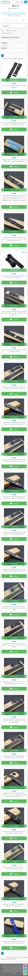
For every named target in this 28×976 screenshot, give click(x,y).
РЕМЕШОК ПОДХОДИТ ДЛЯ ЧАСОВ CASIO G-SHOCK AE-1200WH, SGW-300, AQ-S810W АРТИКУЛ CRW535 (14, 645)
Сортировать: (4, 42)
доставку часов (13, 971)
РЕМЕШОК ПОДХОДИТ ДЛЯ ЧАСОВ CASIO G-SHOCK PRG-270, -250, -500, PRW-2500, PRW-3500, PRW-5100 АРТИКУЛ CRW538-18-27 (14, 795)
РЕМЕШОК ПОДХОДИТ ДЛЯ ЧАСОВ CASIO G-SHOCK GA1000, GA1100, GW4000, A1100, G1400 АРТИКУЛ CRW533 (14, 720)
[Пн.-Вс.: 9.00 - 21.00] (5, 1)
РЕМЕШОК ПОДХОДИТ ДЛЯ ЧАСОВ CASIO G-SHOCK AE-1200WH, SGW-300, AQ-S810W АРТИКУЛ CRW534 (14, 608)
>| (9, 55)
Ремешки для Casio (6, 33)
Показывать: (4, 48)
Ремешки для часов (11, 30)
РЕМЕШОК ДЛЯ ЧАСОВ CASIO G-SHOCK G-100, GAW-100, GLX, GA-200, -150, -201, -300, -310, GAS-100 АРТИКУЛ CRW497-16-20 (14, 239)
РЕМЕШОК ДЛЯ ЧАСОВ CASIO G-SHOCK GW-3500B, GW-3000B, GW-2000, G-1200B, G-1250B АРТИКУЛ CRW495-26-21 (14, 313)
